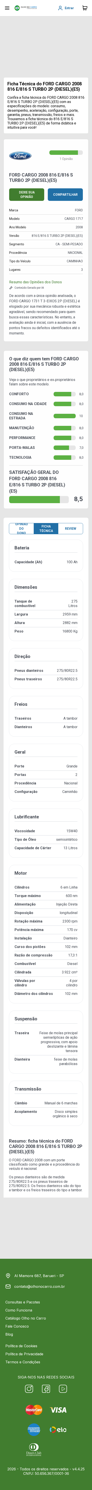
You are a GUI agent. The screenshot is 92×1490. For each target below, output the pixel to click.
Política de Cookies (21, 1346)
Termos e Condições (22, 1362)
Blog (9, 1334)
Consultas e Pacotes (22, 1302)
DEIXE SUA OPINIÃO (27, 195)
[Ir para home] (26, 8)
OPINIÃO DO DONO (21, 528)
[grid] (46, 836)
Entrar (69, 8)
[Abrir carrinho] (7, 8)
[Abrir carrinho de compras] (84, 8)
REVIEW (70, 528)
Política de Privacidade (24, 1354)
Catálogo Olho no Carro (25, 1318)
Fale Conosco (17, 1326)
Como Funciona (18, 1310)
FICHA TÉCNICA (46, 529)
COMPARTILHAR (65, 194)
